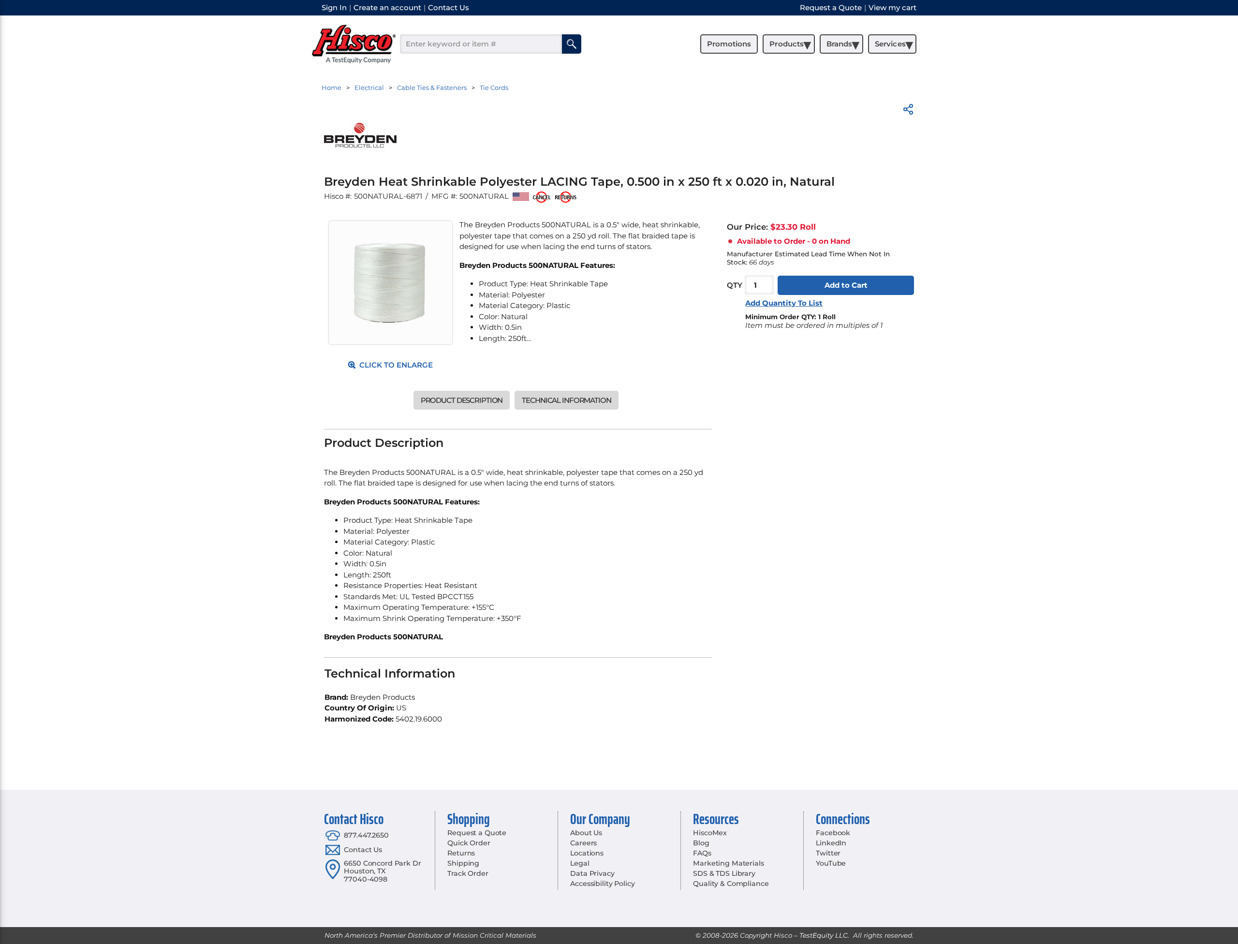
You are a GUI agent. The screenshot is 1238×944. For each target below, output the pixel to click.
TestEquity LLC (823, 935)
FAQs (702, 853)
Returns (461, 853)
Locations (587, 853)
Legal (579, 863)
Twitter (828, 853)
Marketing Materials (728, 863)
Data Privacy (592, 873)
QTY (734, 285)
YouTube (831, 863)
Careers (583, 843)
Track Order (467, 873)
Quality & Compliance (730, 883)
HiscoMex (710, 833)
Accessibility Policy (602, 883)
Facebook (833, 833)
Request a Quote (476, 833)
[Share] (908, 110)
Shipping (463, 863)
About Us (586, 833)
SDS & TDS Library (724, 873)
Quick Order (468, 843)
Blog (701, 843)
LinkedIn (831, 843)
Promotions (729, 43)
